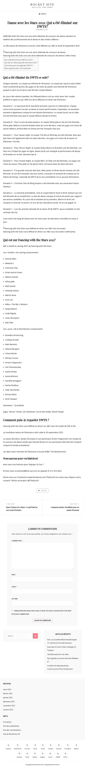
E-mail (14, 587)
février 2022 (7, 693)
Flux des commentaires (12, 730)
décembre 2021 (9, 701)
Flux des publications (11, 726)
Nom (14, 575)
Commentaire (17, 541)
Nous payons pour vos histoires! (17, 68)
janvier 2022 (8, 697)
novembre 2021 (9, 705)
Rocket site (42, 4)
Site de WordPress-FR (11, 734)
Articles (44, 490)
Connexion (7, 722)
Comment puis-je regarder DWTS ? (18, 65)
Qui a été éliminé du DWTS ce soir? (18, 60)
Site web (15, 599)
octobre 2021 (8, 710)
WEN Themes (55, 765)
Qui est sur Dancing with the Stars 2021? (21, 62)
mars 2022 (7, 689)
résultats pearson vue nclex (58, 654)
